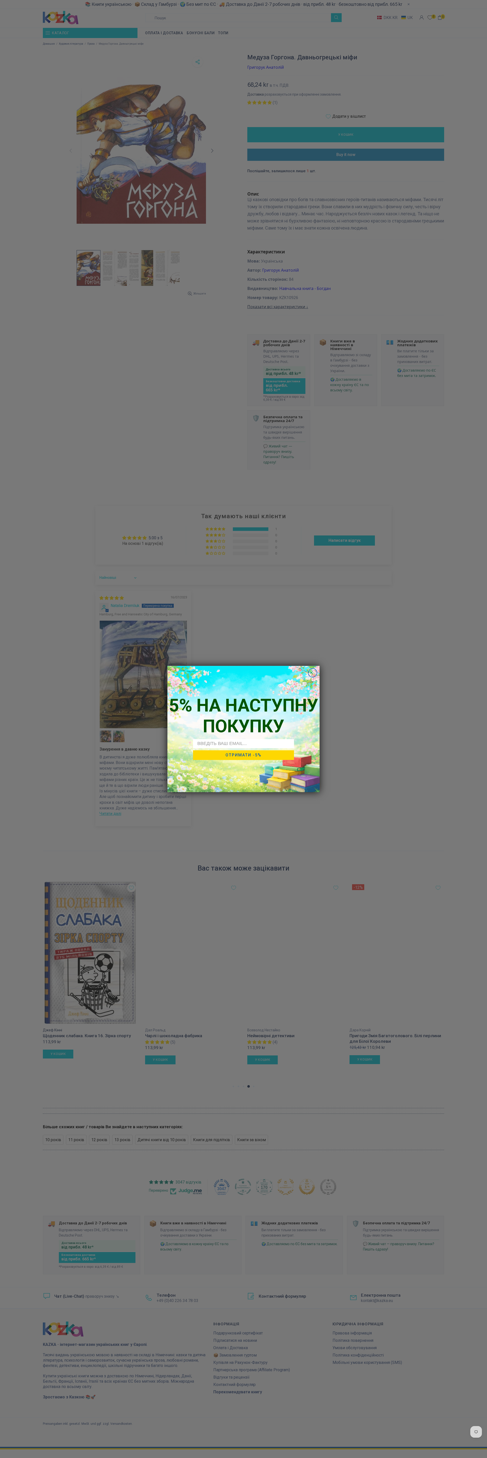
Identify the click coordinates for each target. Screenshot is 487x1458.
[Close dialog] (312, 672)
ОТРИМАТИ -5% (243, 755)
